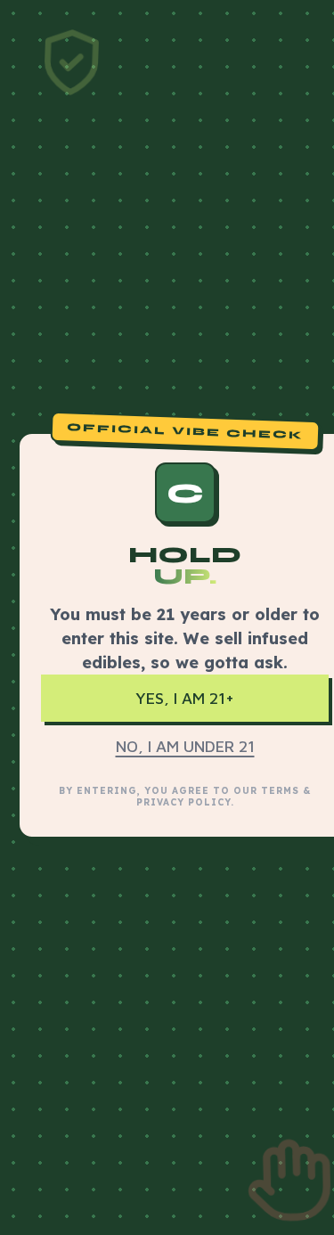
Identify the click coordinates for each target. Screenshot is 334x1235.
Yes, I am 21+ (184, 698)
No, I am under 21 (185, 746)
